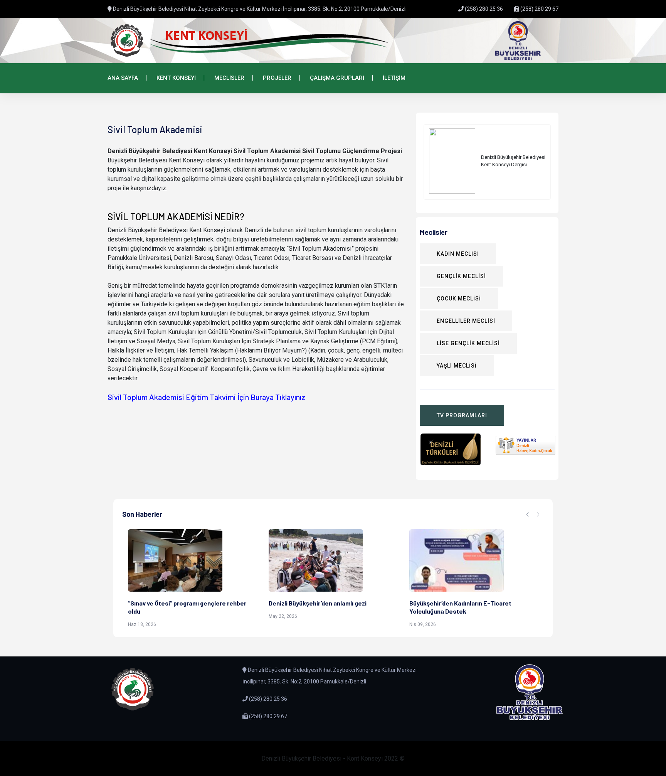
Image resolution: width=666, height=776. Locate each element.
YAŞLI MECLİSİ (457, 366)
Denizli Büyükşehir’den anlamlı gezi (318, 603)
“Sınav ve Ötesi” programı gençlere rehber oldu (187, 607)
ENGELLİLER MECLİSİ (466, 321)
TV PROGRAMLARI (462, 415)
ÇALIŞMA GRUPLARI (337, 77)
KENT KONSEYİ (176, 77)
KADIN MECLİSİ (458, 254)
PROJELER (277, 77)
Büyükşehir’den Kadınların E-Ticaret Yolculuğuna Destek (460, 607)
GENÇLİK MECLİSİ (461, 276)
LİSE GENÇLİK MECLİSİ (468, 343)
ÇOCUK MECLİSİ (459, 298)
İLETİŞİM (394, 77)
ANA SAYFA (123, 77)
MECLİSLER (229, 77)
